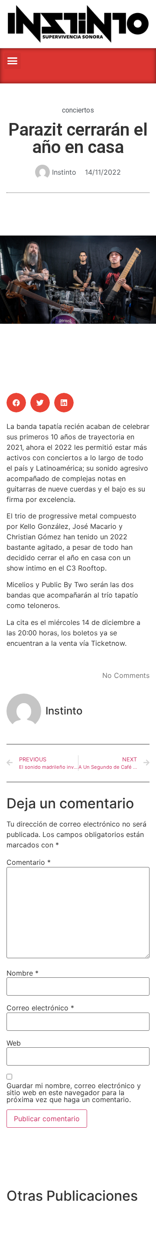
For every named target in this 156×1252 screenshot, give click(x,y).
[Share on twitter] (40, 402)
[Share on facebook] (16, 402)
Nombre (22, 973)
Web (13, 1042)
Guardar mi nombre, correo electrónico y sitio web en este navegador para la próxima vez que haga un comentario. (73, 1092)
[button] (12, 61)
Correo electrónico (40, 1007)
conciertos (78, 110)
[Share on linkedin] (64, 402)
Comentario (28, 862)
